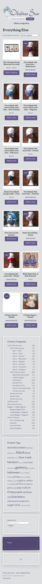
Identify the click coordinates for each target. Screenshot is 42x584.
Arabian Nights (18, 378)
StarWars (18, 497)
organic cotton (25, 480)
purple (18, 492)
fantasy (21, 462)
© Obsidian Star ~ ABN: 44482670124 (16, 573)
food (30, 462)
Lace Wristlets (15, 426)
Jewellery (13, 423)
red (9, 497)
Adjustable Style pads (21, 375)
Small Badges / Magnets (19, 415)
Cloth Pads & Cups (14, 346)
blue (27, 452)
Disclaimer (7, 578)
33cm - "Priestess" (20, 367)
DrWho (16, 458)
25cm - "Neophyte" (19, 359)
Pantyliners (17, 380)
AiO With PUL (17, 383)
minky (27, 477)
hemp (26, 473)
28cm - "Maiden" (19, 362)
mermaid (22, 477)
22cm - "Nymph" (19, 356)
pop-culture (23, 487)
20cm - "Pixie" (18, 354)
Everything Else (16, 428)
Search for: (11, 520)
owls (8, 484)
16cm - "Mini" (17, 351)
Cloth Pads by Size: (17, 348)
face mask (25, 457)
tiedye (28, 505)
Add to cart (30, 74)
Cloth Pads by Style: (17, 372)
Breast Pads (14, 396)
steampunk (12, 501)
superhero (23, 505)
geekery (21, 467)
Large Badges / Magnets (19, 412)
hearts (22, 473)
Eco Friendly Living (17, 420)
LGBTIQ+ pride (12, 402)
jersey (16, 476)
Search (10, 525)
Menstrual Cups (16, 394)
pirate (14, 488)
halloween (13, 472)
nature (9, 481)
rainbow (27, 492)
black (20, 452)
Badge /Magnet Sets (17, 410)
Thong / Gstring (18, 391)
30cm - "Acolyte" (19, 364)
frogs (8, 468)
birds (14, 453)
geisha (29, 468)
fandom (12, 462)
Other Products (13, 418)
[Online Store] (21, 11)
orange (15, 481)
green (32, 468)
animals (12, 447)
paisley (13, 484)
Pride (10, 492)
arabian (21, 447)
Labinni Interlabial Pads (22, 388)
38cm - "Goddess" (19, 370)
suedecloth (24, 501)
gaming (12, 468)
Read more (11, 239)
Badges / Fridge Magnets (16, 407)
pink (9, 487)
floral (25, 462)
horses (10, 477)
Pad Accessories (16, 399)
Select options (11, 72)
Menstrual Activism (14, 404)
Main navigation (21, 24)
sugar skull (13, 504)
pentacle (19, 484)
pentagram (28, 484)
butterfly (10, 458)
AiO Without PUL (19, 385)
